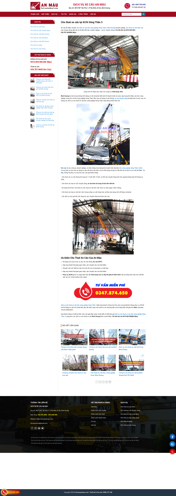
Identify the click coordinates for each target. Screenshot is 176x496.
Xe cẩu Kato (34, 437)
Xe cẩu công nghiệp (132, 437)
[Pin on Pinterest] (106, 381)
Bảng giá (72, 14)
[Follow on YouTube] (42, 428)
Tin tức (64, 14)
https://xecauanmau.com (44, 419)
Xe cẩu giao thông (119, 437)
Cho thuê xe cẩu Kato (37, 27)
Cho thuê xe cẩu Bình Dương (39, 34)
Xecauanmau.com (82, 492)
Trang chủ (34, 14)
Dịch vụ (54, 14)
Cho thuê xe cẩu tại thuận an (73, 440)
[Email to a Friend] (103, 381)
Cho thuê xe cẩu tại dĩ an (38, 440)
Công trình (83, 14)
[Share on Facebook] (96, 381)
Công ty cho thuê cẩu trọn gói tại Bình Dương (44, 88)
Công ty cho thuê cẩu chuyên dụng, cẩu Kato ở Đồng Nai (44, 81)
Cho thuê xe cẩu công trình (55, 437)
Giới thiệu (45, 14)
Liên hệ (93, 14)
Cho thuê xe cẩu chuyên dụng (40, 30)
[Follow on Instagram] (35, 428)
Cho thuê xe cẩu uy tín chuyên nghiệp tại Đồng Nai (45, 119)
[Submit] (143, 14)
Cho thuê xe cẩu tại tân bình (116, 440)
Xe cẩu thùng (43, 437)
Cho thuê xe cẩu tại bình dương (55, 440)
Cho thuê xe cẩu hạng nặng (130, 414)
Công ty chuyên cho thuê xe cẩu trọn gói (45, 100)
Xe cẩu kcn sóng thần (89, 440)
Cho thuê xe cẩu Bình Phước (39, 41)
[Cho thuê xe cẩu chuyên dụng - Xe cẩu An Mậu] (44, 6)
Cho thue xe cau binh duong (53, 443)
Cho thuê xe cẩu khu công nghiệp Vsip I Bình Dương (44, 107)
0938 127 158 (107, 492)
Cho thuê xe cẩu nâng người (130, 418)
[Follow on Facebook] (32, 428)
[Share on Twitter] (100, 381)
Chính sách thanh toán (98, 418)
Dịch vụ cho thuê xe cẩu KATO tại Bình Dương (44, 94)
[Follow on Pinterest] (39, 428)
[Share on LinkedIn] (109, 381)
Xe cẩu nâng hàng (102, 440)
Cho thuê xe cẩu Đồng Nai (39, 38)
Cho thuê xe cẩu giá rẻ (37, 443)
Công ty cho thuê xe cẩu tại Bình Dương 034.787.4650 (45, 113)
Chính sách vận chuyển (98, 410)
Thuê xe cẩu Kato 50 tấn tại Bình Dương (45, 126)
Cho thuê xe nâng (36, 45)
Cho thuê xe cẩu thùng (37, 49)
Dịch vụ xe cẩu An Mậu (131, 440)
